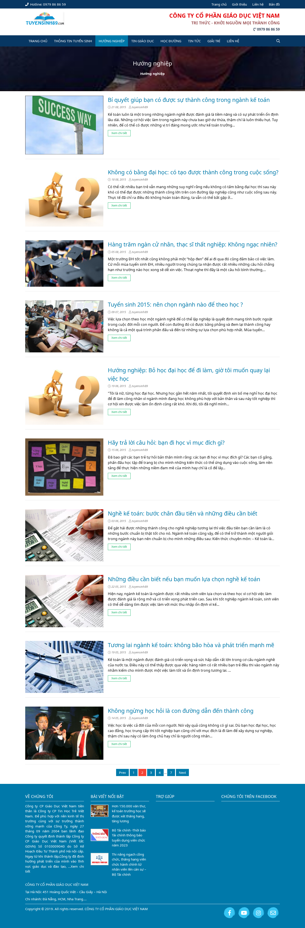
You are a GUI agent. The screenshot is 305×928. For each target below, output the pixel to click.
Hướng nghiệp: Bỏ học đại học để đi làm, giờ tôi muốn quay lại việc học (189, 374)
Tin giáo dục (142, 41)
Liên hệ (257, 4)
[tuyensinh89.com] (45, 17)
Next (182, 772)
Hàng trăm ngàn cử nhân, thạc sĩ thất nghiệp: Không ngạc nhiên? (192, 244)
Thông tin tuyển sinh (73, 41)
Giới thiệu (239, 4)
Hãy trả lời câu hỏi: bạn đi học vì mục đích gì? (166, 442)
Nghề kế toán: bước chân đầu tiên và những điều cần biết (182, 513)
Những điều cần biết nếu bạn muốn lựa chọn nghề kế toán (184, 579)
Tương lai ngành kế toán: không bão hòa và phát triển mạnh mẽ (191, 645)
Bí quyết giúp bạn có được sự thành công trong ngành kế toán (189, 99)
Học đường (171, 41)
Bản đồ (274, 4)
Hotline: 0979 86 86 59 (47, 4)
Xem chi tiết (119, 133)
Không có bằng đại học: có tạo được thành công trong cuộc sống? (193, 172)
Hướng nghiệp (112, 41)
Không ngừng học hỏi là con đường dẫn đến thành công (180, 710)
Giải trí (213, 41)
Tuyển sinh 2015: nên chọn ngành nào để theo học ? (175, 304)
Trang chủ (219, 4)
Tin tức (194, 41)
